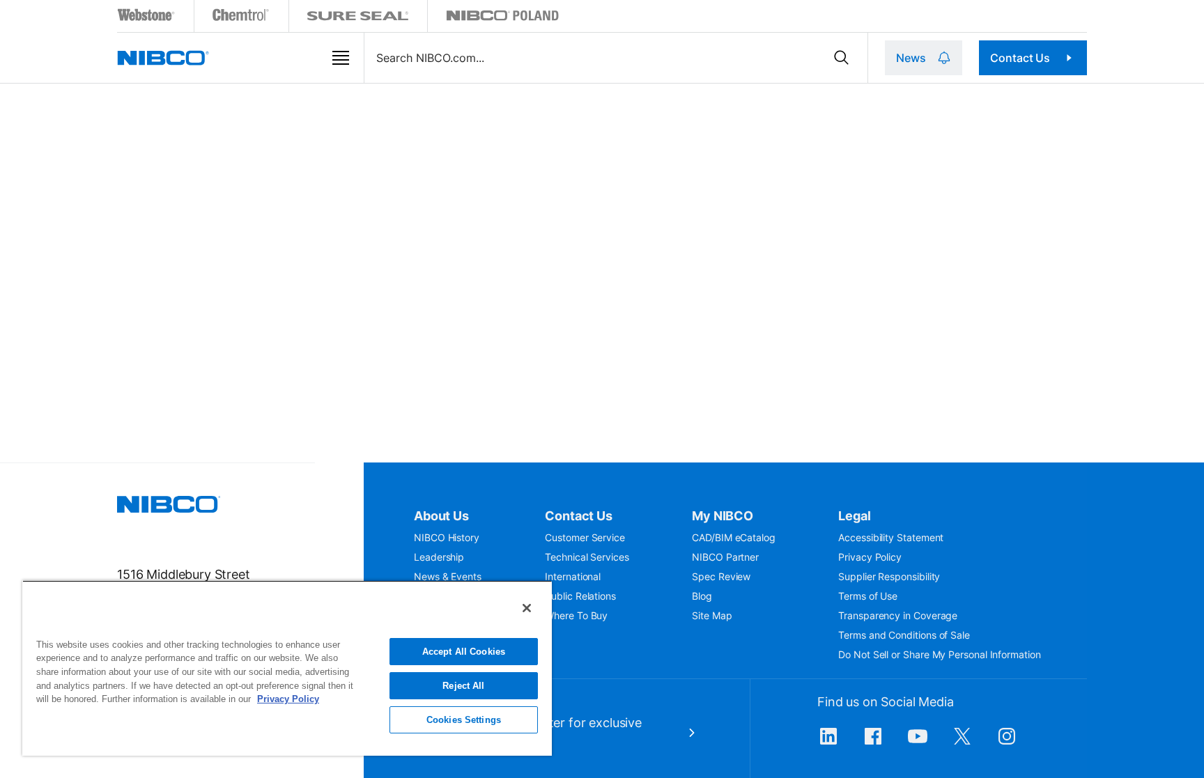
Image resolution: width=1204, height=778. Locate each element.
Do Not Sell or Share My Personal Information (939, 654)
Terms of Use (867, 596)
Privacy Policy (870, 557)
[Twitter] (962, 743)
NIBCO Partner (725, 557)
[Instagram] (1007, 743)
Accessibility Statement (890, 537)
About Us (441, 515)
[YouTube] (917, 743)
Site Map (712, 615)
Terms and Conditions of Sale (904, 635)
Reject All (463, 685)
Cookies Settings (463, 720)
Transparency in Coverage (897, 615)
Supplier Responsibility (889, 576)
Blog (702, 596)
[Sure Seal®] (358, 18)
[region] (287, 668)
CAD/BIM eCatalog (733, 537)
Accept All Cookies (463, 651)
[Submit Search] (841, 58)
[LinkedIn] (828, 743)
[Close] (526, 608)
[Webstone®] (146, 18)
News (910, 58)
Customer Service (585, 537)
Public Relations (580, 596)
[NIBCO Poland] (502, 18)
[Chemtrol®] (241, 18)
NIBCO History (446, 537)
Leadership (439, 557)
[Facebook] (873, 743)
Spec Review (721, 576)
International (573, 576)
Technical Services (587, 557)
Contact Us (1020, 58)
